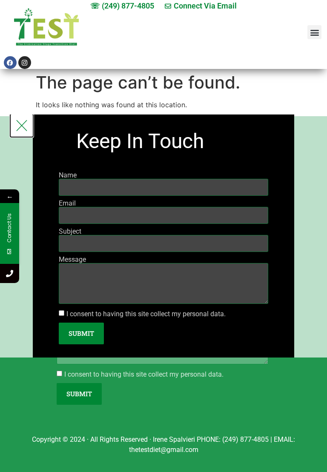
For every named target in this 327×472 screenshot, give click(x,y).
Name (68, 175)
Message (72, 259)
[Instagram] (24, 62)
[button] (314, 32)
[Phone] (9, 273)
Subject (70, 231)
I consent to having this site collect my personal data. (144, 374)
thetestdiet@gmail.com (163, 450)
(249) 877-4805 (245, 439)
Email (67, 203)
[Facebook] (10, 62)
